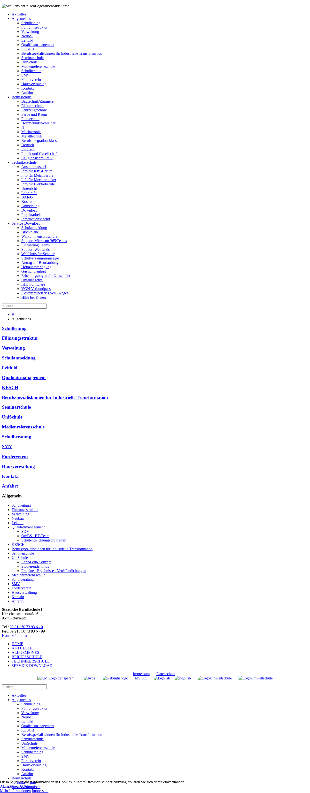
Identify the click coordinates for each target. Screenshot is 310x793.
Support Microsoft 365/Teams (44, 241)
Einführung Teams (35, 245)
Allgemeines (21, 18)
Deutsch (27, 145)
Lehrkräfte (29, 193)
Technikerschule (24, 162)
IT (23, 127)
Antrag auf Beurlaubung (40, 262)
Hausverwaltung (33, 84)
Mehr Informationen (15, 791)
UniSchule (29, 62)
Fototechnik (30, 119)
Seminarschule (32, 58)
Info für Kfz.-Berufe (36, 171)
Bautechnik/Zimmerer (38, 101)
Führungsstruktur (34, 27)
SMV (25, 75)
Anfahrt (27, 93)
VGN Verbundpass (36, 289)
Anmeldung (30, 206)
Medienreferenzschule (38, 66)
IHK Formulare (33, 284)
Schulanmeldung (34, 228)
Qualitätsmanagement (37, 45)
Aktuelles (19, 14)
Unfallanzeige (32, 280)
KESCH (27, 49)
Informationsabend (35, 219)
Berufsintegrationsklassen (40, 140)
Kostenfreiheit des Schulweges (44, 293)
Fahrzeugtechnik (34, 110)
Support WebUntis (35, 249)
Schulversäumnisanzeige (40, 258)
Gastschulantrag (33, 271)
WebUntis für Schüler (37, 254)
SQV (25, 531)
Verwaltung (30, 32)
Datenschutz (165, 674)
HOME (17, 644)
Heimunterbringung (36, 267)
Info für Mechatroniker (38, 180)
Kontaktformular (14, 635)
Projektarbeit (31, 215)
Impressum (141, 674)
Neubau (27, 36)
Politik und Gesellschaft (39, 154)
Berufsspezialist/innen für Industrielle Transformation (61, 53)
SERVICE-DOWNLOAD (32, 665)
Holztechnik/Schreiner (38, 123)
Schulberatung (32, 71)
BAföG (27, 197)
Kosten (26, 201)
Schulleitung (30, 23)
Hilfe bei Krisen (33, 297)
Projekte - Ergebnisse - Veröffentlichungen (53, 571)
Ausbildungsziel (33, 167)
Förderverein (31, 79)
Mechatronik (31, 132)
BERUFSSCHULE (27, 657)
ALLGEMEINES (25, 652)
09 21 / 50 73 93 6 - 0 (26, 627)
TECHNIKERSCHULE (31, 661)
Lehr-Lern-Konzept (36, 562)
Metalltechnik (31, 136)
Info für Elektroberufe (38, 184)
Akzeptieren (9, 786)
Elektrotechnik (32, 106)
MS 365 (141, 678)
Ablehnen (26, 786)
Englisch (28, 149)
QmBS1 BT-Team (35, 536)
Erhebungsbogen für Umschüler (45, 276)
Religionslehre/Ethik (37, 158)
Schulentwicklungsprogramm (43, 540)
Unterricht (29, 188)
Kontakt (27, 88)
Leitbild (27, 40)
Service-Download (26, 223)
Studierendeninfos (35, 566)
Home (16, 315)
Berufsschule (21, 97)
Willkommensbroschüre (39, 236)
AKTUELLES (23, 648)
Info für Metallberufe (37, 175)
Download (29, 210)
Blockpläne (30, 232)
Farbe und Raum (34, 114)
